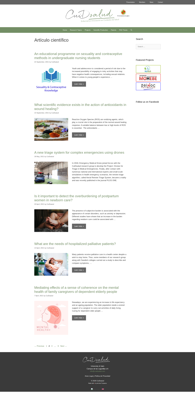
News (151, 2)
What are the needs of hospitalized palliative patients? (75, 244)
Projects (88, 30)
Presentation (130, 2)
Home (65, 30)
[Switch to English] (103, 389)
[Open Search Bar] (131, 30)
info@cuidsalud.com (97, 371)
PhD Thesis (123, 30)
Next (63, 346)
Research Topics (76, 30)
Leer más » (79, 84)
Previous (39, 346)
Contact (160, 2)
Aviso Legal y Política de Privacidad (97, 376)
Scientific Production (100, 30)
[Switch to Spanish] (95, 389)
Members (142, 2)
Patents (113, 30)
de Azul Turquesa (102, 383)
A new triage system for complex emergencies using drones (79, 152)
